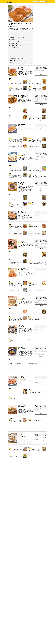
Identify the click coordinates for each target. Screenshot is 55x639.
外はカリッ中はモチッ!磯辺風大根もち (14, 47)
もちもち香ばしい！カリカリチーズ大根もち (15, 45)
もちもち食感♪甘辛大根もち (13, 35)
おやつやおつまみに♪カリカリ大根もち (15, 51)
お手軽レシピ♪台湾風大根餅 (13, 62)
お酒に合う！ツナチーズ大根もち (14, 41)
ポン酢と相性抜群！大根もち (13, 39)
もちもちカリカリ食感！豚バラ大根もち (15, 60)
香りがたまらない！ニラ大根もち (14, 43)
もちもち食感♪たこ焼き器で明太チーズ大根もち (16, 58)
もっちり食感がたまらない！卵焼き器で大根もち (16, 37)
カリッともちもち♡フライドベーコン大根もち (16, 49)
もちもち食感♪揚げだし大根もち (14, 56)
